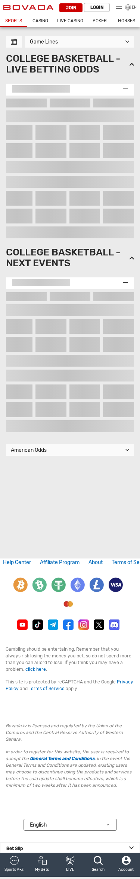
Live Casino (70, 20)
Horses (126, 20)
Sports (13, 20)
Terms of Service (47, 688)
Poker (100, 20)
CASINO (40, 20)
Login (96, 7)
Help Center (17, 562)
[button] (14, 865)
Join (71, 7)
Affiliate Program (60, 562)
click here (35, 669)
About (95, 562)
